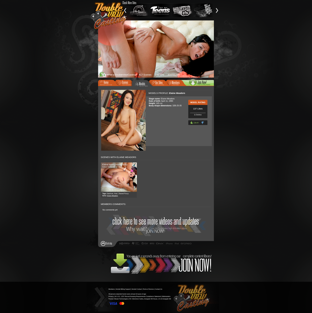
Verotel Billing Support (123, 289)
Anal (115, 193)
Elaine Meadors (112, 196)
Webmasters (166, 296)
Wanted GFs (182, 10)
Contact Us (158, 289)
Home (107, 83)
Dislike (202, 122)
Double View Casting (190, 298)
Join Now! (156, 225)
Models (142, 84)
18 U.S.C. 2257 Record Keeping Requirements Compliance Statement (137, 296)
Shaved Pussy (123, 193)
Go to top (106, 243)
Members (175, 83)
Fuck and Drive (138, 10)
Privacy (110, 296)
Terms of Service (148, 289)
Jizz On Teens (160, 10)
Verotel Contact (137, 289)
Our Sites (158, 83)
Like (194, 122)
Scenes (124, 83)
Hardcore (110, 193)
